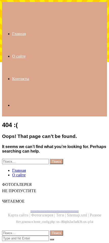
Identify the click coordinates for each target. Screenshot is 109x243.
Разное (95, 215)
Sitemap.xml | (78, 215)
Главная (19, 34)
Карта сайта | (19, 215)
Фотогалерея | (43, 215)
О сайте (19, 56)
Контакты (20, 79)
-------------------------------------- (54, 210)
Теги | (61, 215)
